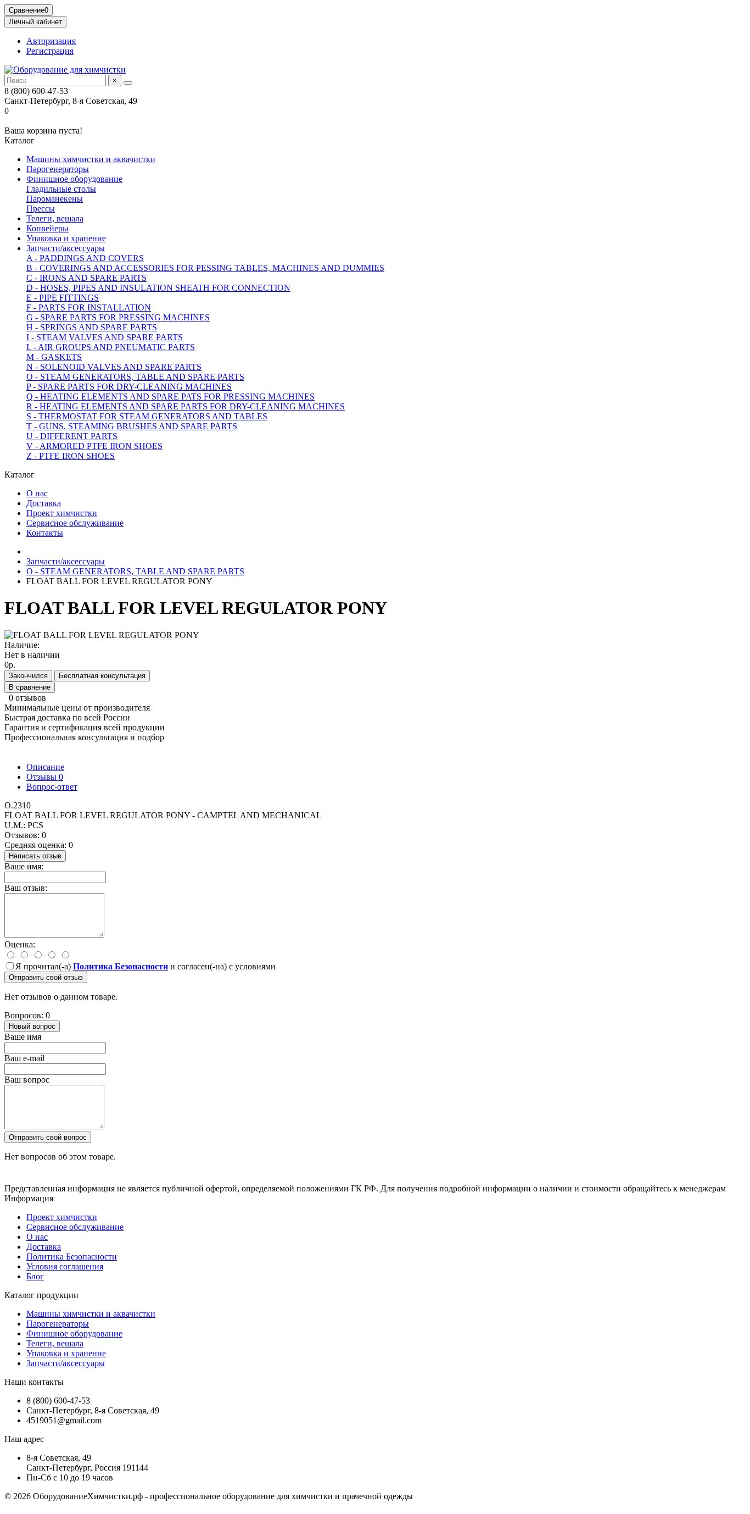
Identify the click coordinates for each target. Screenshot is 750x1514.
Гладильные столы (61, 188)
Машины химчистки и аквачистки (90, 159)
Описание (45, 767)
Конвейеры (47, 228)
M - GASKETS (54, 357)
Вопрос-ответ (51, 786)
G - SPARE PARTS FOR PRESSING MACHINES (118, 317)
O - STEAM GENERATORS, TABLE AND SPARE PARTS (135, 376)
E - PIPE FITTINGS (62, 297)
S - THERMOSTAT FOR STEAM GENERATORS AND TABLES (146, 416)
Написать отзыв (35, 856)
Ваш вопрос (26, 1079)
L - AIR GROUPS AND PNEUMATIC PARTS (110, 347)
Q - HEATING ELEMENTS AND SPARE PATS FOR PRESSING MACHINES (170, 396)
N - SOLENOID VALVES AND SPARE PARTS (114, 366)
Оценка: (19, 944)
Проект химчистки (61, 513)
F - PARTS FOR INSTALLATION (88, 307)
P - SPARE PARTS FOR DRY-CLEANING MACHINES (129, 386)
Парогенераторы (57, 169)
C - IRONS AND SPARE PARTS (86, 277)
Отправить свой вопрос (48, 1137)
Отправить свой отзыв (46, 977)
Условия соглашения (64, 1266)
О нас (37, 493)
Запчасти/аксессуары (65, 248)
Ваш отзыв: (25, 887)
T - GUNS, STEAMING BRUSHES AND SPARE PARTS (131, 426)
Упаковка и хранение (66, 238)
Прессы (40, 208)
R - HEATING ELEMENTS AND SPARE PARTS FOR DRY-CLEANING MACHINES (185, 406)
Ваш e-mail (24, 1058)
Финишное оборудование (74, 179)
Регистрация (50, 51)
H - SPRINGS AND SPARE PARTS (91, 327)
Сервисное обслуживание (75, 523)
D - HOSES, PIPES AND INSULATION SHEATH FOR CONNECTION (158, 287)
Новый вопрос (32, 1026)
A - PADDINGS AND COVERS (85, 258)
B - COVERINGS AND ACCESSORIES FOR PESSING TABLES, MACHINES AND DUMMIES (205, 268)
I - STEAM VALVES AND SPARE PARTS (104, 337)
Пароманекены (54, 198)
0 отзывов (27, 697)
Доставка (43, 503)
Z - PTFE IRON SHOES (70, 456)
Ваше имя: (23, 866)
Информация (28, 1198)
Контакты (44, 532)
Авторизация (51, 41)
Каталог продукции (41, 1295)
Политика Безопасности (71, 1256)
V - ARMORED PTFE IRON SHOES (94, 446)
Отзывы (44, 776)
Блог (35, 1276)
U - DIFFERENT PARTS (71, 436)
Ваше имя (22, 1036)
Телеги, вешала (54, 218)
